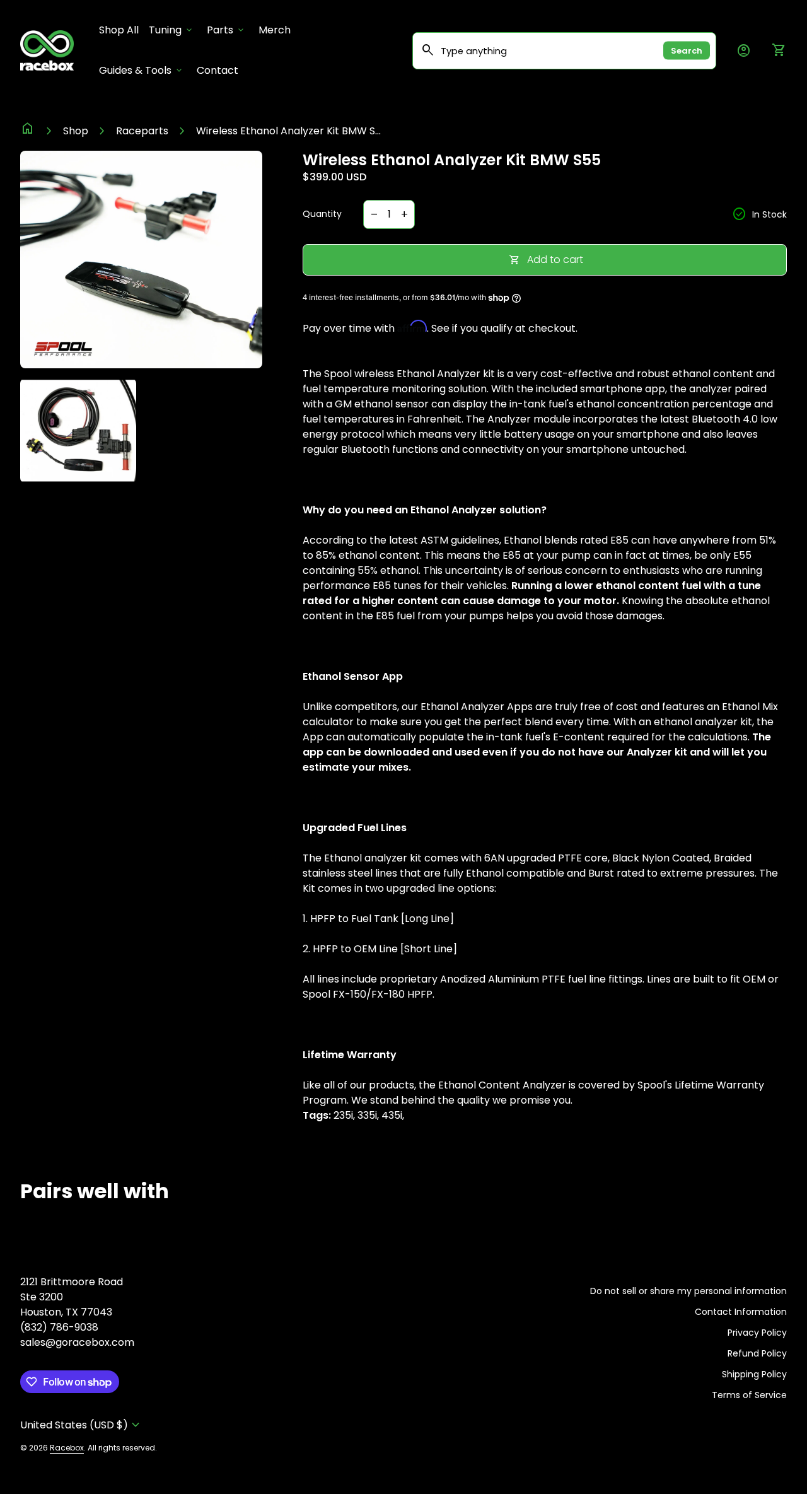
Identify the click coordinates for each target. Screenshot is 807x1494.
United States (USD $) (81, 1425)
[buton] (81, 1425)
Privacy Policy (757, 1332)
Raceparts (142, 131)
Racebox (67, 1447)
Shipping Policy (754, 1374)
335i (367, 1115)
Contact (217, 70)
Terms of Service (749, 1395)
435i (391, 1115)
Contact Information (741, 1311)
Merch (274, 30)
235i (343, 1115)
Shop (75, 131)
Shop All (121, 29)
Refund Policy (757, 1353)
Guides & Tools (141, 70)
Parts (226, 30)
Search (686, 51)
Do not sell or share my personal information (688, 1291)
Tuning (171, 30)
